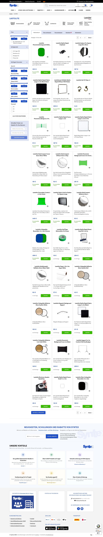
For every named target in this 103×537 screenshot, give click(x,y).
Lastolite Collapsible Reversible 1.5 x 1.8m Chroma (41, 230)
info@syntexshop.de (81, 500)
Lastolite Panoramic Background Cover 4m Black (62, 341)
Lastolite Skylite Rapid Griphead (62, 44)
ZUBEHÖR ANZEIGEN (19, 137)
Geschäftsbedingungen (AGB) (18, 521)
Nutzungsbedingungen (16, 523)
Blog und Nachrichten (35, 521)
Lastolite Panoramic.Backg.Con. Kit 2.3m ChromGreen (41, 117)
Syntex (10, 13)
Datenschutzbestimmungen (18, 526)
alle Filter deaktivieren (19, 116)
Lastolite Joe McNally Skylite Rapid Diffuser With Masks (62, 80)
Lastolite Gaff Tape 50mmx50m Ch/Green (62, 230)
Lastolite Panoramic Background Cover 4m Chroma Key (83, 154)
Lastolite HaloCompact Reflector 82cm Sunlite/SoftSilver (83, 193)
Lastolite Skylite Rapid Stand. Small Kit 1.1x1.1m (83, 230)
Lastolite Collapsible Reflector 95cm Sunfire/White (41, 304)
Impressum (33, 526)
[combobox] (19, 128)
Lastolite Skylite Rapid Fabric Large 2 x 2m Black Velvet (41, 80)
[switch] (98, 533)
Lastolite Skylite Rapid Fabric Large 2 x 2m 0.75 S (83, 117)
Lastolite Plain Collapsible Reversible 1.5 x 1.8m (83, 378)
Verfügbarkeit (14, 47)
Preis (12, 32)
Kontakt (39, 1)
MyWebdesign (49, 535)
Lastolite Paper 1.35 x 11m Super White (62, 267)
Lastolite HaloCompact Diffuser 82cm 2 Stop (62, 154)
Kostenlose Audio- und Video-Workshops (48, 430)
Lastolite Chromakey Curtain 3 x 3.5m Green (41, 193)
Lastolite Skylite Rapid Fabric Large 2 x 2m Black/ (83, 304)
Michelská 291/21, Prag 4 (26, 493)
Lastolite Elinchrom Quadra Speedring (41, 378)
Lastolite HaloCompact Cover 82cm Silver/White (41, 154)
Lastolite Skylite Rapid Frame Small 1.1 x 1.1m (62, 378)
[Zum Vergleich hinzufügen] (47, 57)
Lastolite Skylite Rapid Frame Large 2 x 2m (62, 117)
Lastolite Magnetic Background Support (62, 304)
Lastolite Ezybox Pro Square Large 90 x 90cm (83, 44)
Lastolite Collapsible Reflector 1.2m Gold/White (41, 341)
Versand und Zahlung (16, 518)
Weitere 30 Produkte (38, 412)
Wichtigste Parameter (16, 62)
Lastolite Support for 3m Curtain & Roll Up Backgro (83, 341)
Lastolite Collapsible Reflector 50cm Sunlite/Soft (83, 267)
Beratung (32, 523)
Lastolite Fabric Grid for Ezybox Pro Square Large (62, 193)
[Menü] (101, 524)
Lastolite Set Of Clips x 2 (83, 80)
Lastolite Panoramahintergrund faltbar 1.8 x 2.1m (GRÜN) (41, 44)
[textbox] (18, 129)
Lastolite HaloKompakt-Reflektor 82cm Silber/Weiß (41, 267)
